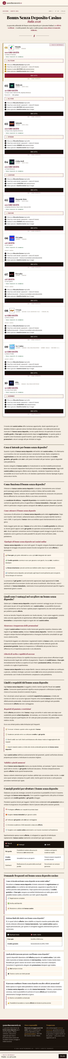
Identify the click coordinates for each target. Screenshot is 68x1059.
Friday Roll (20, 161)
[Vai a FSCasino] (11, 238)
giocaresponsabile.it (30, 1033)
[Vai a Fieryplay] (11, 274)
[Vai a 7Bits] (11, 383)
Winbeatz (19, 85)
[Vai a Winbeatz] (11, 85)
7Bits (17, 382)
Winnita (18, 47)
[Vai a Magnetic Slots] (11, 200)
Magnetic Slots (21, 199)
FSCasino (19, 237)
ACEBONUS (11, 396)
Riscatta (34, 75)
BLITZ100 (11, 61)
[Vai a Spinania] (11, 123)
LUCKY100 (11, 175)
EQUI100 (11, 213)
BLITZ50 (11, 99)
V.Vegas (18, 310)
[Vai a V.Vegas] (11, 310)
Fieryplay (19, 274)
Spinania (19, 123)
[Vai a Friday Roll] (11, 161)
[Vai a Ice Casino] (12, 346)
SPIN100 (11, 137)
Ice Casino (19, 346)
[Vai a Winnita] (11, 47)
